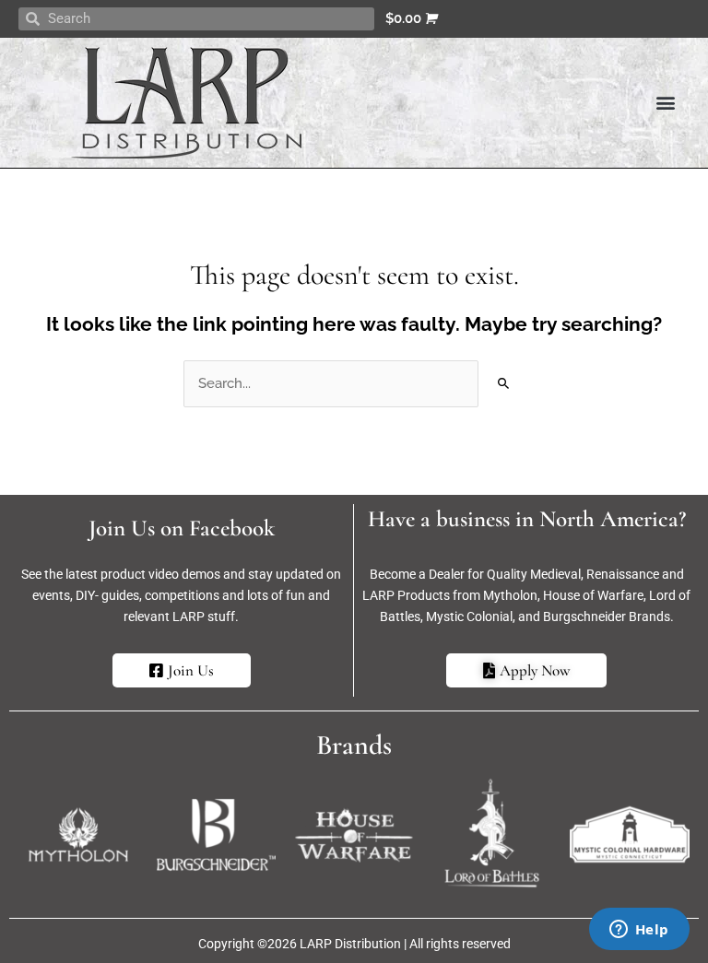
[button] (665, 103)
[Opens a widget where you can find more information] (639, 931)
